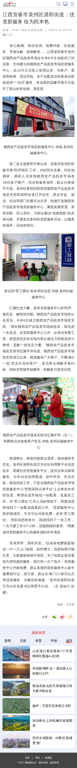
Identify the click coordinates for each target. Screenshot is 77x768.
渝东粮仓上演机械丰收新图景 (52, 723)
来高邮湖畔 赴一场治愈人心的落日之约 (52, 670)
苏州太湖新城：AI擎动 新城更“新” (52, 740)
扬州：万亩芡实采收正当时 (51, 706)
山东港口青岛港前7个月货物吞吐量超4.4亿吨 (52, 653)
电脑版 (48, 757)
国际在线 (9, 4)
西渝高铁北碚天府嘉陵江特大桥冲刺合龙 (52, 688)
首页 (27, 757)
